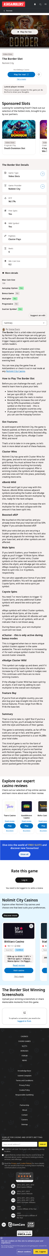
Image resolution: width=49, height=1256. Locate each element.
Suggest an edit (37, 315)
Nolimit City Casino (15, 371)
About (24, 1110)
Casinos (24, 1036)
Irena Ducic (14, 329)
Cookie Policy (24, 1090)
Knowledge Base (24, 1071)
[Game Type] (43, 174)
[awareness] (16, 1224)
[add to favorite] (31, 926)
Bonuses (24, 1051)
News (24, 1060)
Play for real (20, 74)
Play (10, 826)
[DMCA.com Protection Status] (24, 1233)
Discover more (10, 915)
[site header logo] (13, 4)
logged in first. (25, 1021)
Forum (24, 1055)
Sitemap (24, 1124)
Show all (24, 854)
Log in (24, 880)
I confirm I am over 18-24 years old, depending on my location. (24, 1150)
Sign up (43, 1144)
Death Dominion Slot (14, 148)
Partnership (24, 1105)
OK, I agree (40, 1251)
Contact (24, 1114)
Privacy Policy (24, 1085)
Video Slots (14, 176)
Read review (10, 821)
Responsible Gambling (24, 1095)
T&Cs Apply (21, 79)
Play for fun (26, 32)
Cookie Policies (26, 1163)
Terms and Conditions (24, 1080)
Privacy (14, 1163)
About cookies (24, 1251)
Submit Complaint (24, 1075)
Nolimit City (14, 188)
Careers (24, 1119)
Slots (24, 1046)
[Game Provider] (43, 186)
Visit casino (18, 970)
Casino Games (24, 1041)
